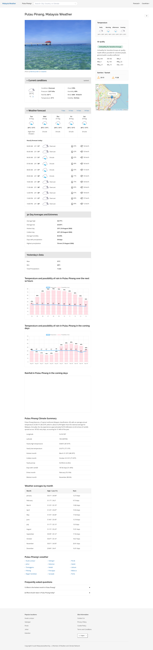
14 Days (78, 110)
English (82, 635)
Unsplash (43, 71)
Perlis (73, 574)
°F (33, 97)
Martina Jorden (34, 71)
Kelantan (52, 564)
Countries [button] (145, 3)
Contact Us (81, 618)
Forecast (136, 3)
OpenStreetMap (119, 109)
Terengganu (30, 567)
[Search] (75, 3)
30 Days (86, 110)
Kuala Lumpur (30, 561)
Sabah (73, 564)
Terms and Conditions (84, 629)
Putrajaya (52, 571)
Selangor (52, 561)
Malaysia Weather (9, 3)
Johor (27, 564)
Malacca (74, 571)
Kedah (51, 567)
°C (30, 97)
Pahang (28, 571)
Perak (73, 561)
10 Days (71, 110)
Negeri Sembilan (31, 574)
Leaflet (112, 109)
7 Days (63, 110)
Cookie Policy (81, 626)
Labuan (73, 567)
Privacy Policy (82, 622)
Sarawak (51, 574)
